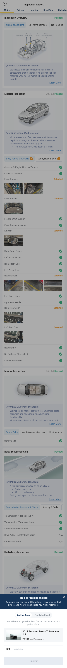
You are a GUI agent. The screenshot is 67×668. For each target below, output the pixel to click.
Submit (34, 661)
